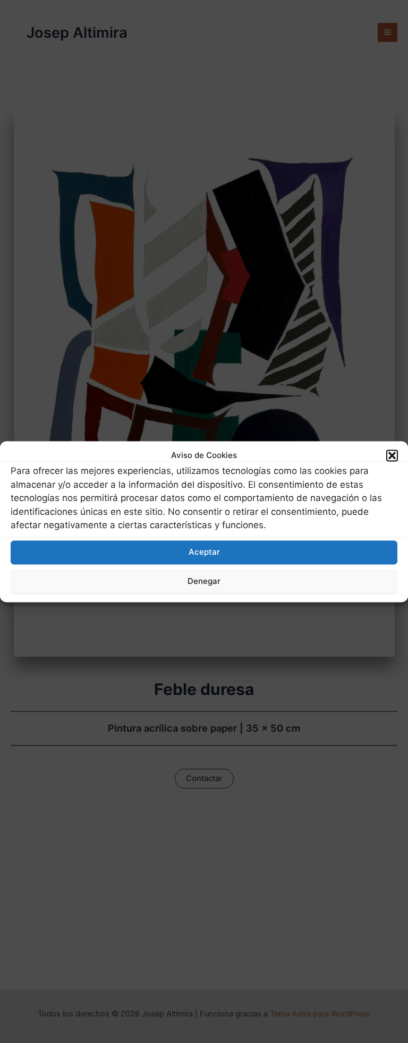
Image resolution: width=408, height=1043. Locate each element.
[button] (392, 455)
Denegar (204, 581)
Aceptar (204, 552)
